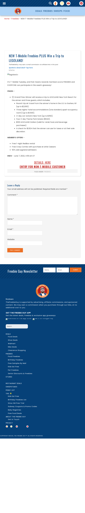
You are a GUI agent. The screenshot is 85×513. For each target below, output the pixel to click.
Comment (12, 195)
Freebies (15, 18)
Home (6, 18)
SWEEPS (58, 11)
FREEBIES (48, 11)
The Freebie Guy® (18, 11)
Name (10, 219)
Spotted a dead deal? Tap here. (21, 68)
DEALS (38, 11)
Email (10, 229)
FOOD (66, 11)
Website (10, 239)
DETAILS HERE (42, 162)
